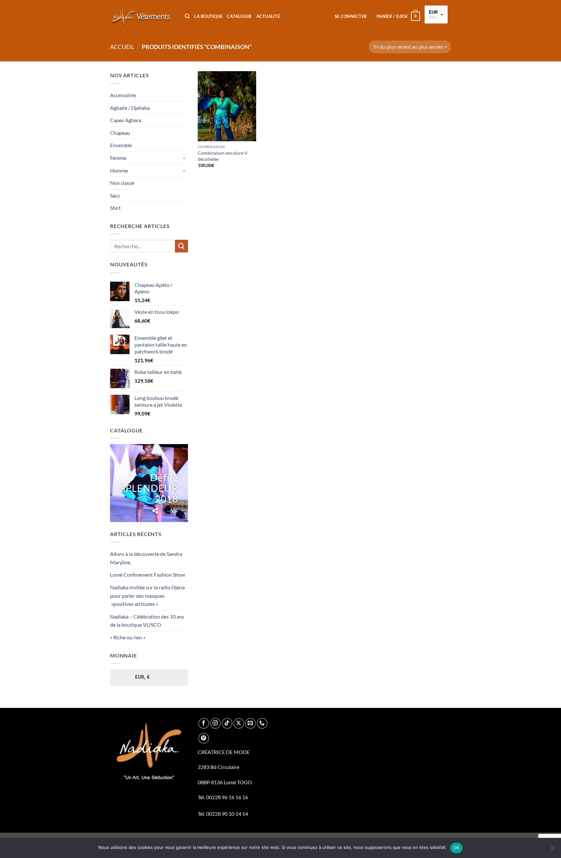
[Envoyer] (181, 246)
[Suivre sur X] (238, 723)
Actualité (268, 16)
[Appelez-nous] (262, 723)
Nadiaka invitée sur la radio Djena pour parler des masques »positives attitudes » (147, 595)
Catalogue (239, 16)
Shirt (115, 208)
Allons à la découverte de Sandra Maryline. (146, 558)
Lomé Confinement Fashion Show (147, 574)
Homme (119, 170)
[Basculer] (184, 158)
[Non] (552, 850)
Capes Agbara (125, 120)
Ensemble (121, 145)
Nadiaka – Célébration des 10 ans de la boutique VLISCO (147, 620)
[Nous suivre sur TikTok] (227, 723)
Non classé (122, 183)
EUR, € (142, 677)
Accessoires (123, 95)
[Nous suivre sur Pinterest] (203, 738)
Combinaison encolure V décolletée (223, 156)
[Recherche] (187, 16)
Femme (118, 158)
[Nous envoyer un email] (250, 723)
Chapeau (120, 133)
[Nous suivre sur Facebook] (203, 723)
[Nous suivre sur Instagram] (215, 723)
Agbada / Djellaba (130, 108)
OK (457, 847)
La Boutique (208, 16)
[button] (351, 16)
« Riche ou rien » (127, 637)
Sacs (115, 195)
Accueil (122, 46)
